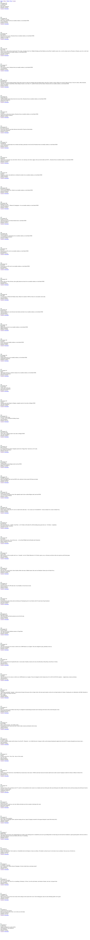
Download (6, 8)
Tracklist (2, 8)
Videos (8, 1)
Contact (14, 1)
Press (11, 1)
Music (1, 1)
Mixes (5, 1)
